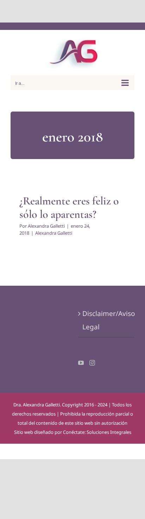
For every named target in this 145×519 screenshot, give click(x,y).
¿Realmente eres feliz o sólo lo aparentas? (69, 207)
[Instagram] (92, 363)
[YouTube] (81, 363)
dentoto (74, 11)
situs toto (56, 11)
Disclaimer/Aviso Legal (106, 320)
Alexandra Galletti (46, 226)
